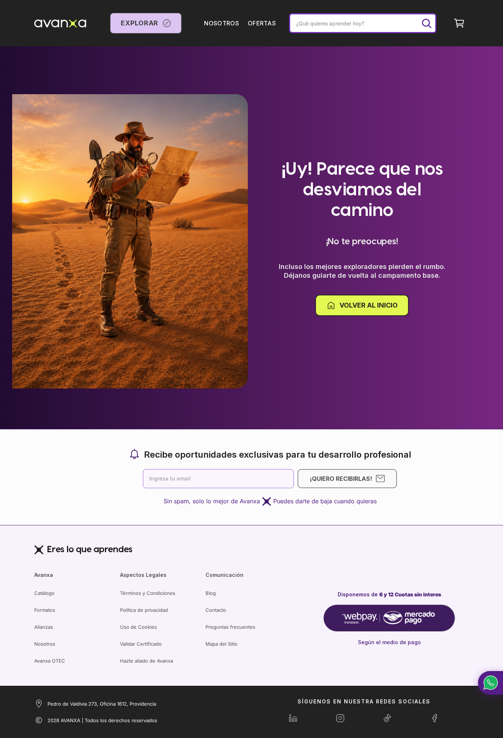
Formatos (44, 610)
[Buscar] (426, 23)
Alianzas (43, 627)
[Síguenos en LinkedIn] (293, 718)
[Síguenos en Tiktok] (387, 718)
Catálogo (44, 593)
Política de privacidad (144, 610)
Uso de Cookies (138, 627)
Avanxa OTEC (49, 661)
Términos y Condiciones (147, 593)
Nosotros (44, 644)
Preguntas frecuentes (230, 627)
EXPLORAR (139, 23)
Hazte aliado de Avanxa (146, 661)
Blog (210, 593)
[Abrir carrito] (459, 23)
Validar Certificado (141, 644)
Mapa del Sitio (221, 644)
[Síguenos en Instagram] (340, 718)
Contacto (215, 610)
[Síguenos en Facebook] (434, 718)
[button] (490, 683)
